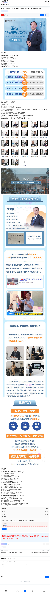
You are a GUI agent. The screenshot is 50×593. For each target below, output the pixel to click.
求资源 (7, 4)
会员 (11, 4)
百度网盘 (4, 529)
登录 (6, 525)
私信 (47, 15)
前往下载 (46, 11)
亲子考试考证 (4, 10)
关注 (43, 15)
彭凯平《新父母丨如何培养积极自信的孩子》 (40, 552)
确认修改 (47, 562)
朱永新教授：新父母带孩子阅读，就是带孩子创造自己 (12, 552)
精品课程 (3, 4)
